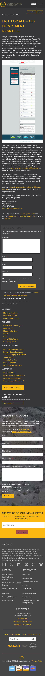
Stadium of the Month (12, 378)
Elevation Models (8, 600)
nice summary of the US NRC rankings (25, 168)
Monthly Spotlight (10, 313)
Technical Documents (30, 582)
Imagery (6, 570)
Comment (6, 237)
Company (5, 443)
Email (4, 264)
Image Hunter (9, 589)
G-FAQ (6, 334)
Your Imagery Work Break (13, 381)
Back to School (9, 363)
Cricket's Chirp (9, 373)
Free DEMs (26, 575)
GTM (5, 336)
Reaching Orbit (9, 342)
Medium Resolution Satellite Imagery (11, 584)
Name (5, 257)
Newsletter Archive (14, 388)
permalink (8, 218)
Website (5, 271)
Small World (8, 357)
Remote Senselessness (13, 352)
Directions (5, 593)
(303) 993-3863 (24, 429)
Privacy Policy (37, 661)
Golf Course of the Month (14, 375)
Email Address (7, 459)
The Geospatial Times (27, 214)
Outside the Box (10, 360)
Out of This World (10, 339)
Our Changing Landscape (14, 349)
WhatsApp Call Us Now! (22, 625)
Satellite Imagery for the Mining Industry (30, 602)
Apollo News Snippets (12, 365)
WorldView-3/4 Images (12, 326)
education (11, 216)
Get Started (29, 570)
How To (25, 585)
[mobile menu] (39, 4)
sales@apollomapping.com (22, 432)
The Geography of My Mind (14, 355)
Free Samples (27, 597)
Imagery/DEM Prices (9, 597)
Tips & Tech (31, 216)
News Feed (28, 589)
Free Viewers (27, 578)
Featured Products (11, 318)
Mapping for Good (11, 331)
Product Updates (10, 315)
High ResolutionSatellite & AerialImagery (8, 577)
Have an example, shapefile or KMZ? (15, 484)
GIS (25, 216)
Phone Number (7, 451)
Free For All (19, 216)
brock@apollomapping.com (12, 208)
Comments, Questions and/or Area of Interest (18, 466)
